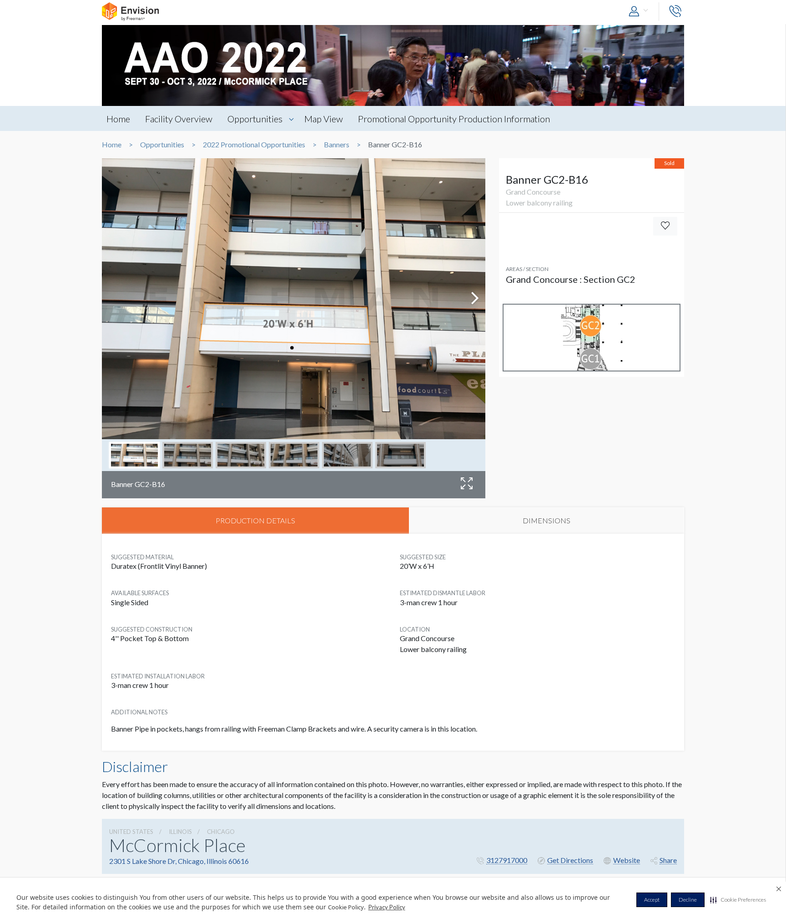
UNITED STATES (131, 831)
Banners (336, 144)
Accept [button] (652, 899)
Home (118, 118)
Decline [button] (688, 899)
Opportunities (254, 118)
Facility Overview (178, 118)
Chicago (221, 831)
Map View (323, 118)
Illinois (180, 831)
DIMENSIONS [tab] (546, 520)
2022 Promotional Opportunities (254, 144)
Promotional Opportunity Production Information (454, 118)
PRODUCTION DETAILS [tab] (255, 520)
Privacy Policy (386, 907)
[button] (738, 900)
